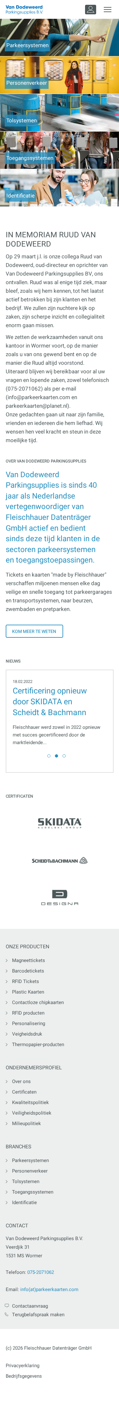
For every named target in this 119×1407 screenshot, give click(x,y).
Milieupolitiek (26, 1123)
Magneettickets (28, 960)
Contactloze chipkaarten (38, 1002)
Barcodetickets (28, 970)
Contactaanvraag (30, 1306)
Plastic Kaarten (28, 991)
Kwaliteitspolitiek (30, 1102)
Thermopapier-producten (38, 1044)
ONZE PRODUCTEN (27, 947)
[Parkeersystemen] (59, 37)
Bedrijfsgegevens (24, 1376)
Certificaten (24, 1091)
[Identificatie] (59, 187)
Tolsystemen (25, 1181)
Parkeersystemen (30, 1160)
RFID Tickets (25, 981)
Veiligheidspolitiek (31, 1112)
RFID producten (28, 1012)
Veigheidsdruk (27, 1033)
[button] (49, 756)
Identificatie (24, 1202)
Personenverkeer (30, 1170)
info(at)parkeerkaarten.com (49, 1289)
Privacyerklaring (22, 1365)
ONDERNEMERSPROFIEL (34, 1068)
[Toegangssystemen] (59, 150)
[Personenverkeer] (59, 75)
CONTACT (17, 1226)
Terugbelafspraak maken (38, 1314)
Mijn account (90, 9)
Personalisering (28, 1023)
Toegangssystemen (32, 1191)
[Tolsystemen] (59, 112)
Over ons (21, 1081)
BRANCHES (18, 1147)
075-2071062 (40, 1272)
